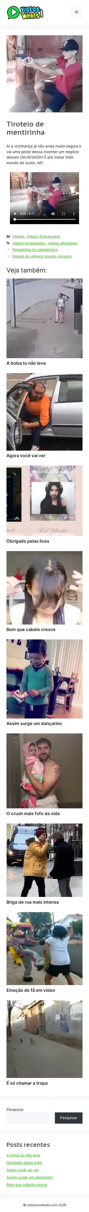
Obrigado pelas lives (24, 1162)
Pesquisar (15, 1109)
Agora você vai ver (22, 1170)
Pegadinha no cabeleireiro (35, 250)
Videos (18, 236)
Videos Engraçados (43, 236)
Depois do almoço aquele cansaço (42, 256)
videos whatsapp (62, 243)
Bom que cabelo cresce (26, 1185)
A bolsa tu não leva (23, 1155)
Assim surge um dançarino (29, 1177)
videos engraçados (28, 243)
